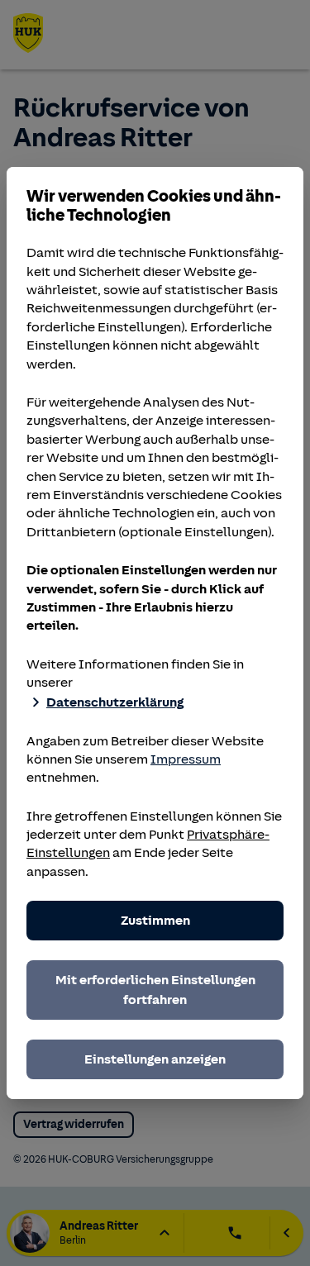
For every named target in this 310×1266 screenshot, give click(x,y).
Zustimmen (155, 920)
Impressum (185, 759)
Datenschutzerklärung (115, 702)
